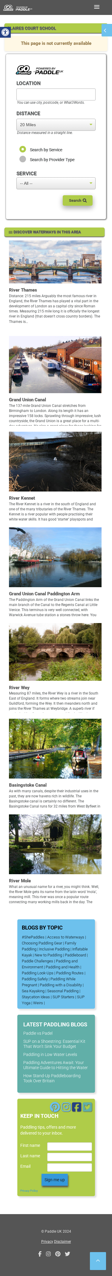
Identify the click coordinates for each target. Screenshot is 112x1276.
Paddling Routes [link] (70, 973)
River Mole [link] (20, 880)
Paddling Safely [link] (35, 979)
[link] (5, 32)
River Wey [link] (19, 687)
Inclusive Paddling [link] (54, 949)
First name (30, 1145)
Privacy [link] (47, 1242)
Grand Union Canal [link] (27, 399)
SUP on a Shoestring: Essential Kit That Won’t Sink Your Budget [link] (54, 1044)
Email (25, 1166)
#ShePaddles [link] (33, 937)
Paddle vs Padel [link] (38, 1033)
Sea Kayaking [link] (33, 991)
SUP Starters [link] (63, 997)
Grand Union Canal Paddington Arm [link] (44, 593)
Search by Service (46, 149)
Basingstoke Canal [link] (28, 785)
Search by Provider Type (52, 159)
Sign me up (55, 1179)
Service (26, 173)
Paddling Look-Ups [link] (37, 973)
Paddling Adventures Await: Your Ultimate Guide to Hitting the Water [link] (55, 1065)
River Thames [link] (23, 290)
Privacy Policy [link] (29, 1190)
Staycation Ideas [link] (36, 997)
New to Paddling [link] (48, 955)
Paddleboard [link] (75, 955)
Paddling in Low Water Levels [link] (50, 1054)
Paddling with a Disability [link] (61, 985)
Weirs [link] (38, 1003)
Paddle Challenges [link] (37, 961)
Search (75, 200)
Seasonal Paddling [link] (63, 991)
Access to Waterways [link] (65, 937)
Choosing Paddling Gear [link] (42, 943)
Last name (30, 1155)
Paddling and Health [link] (62, 967)
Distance (28, 113)
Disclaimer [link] (62, 1242)
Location (28, 83)
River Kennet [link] (22, 498)
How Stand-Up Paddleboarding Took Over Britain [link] (52, 1078)
